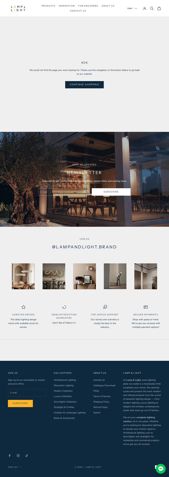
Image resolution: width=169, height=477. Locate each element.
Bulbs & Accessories (64, 418)
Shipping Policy (101, 401)
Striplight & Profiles (64, 407)
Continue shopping (84, 84)
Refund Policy (100, 407)
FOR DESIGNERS (88, 6)
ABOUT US (107, 6)
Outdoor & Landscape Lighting (69, 412)
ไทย (136, 8)
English (13, 467)
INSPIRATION (67, 6)
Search (96, 412)
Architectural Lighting (65, 380)
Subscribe (111, 191)
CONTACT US (78, 11)
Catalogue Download (104, 385)
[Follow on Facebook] (9, 455)
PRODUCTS (48, 6)
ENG (130, 8)
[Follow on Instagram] (18, 455)
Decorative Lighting (64, 385)
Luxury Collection (63, 396)
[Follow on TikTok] (26, 455)
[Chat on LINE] (161, 469)
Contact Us (99, 380)
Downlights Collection (65, 401)
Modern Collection (63, 390)
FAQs (96, 390)
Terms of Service (101, 396)
